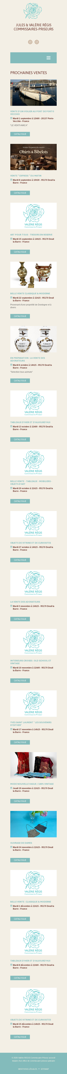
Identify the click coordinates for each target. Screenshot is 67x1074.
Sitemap (45, 1069)
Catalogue (20, 134)
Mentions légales (27, 1069)
